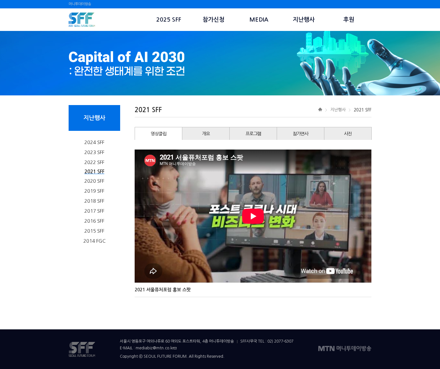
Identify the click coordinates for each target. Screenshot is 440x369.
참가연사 (300, 133)
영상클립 (158, 133)
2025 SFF (168, 20)
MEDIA (258, 20)
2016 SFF (94, 220)
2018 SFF (94, 201)
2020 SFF (94, 181)
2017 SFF (94, 211)
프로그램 (253, 133)
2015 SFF (94, 230)
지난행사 (304, 20)
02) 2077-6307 (280, 341)
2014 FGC (94, 240)
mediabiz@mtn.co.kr (155, 348)
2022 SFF (94, 162)
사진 (348, 133)
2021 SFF (94, 171)
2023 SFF (94, 152)
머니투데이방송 (80, 4)
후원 (348, 20)
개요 (206, 133)
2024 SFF (94, 142)
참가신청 (214, 20)
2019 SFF (94, 191)
